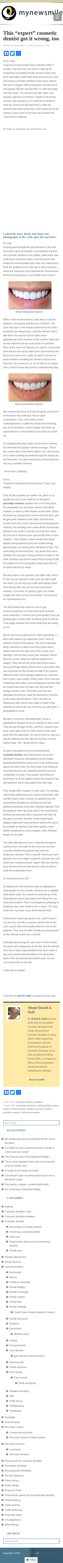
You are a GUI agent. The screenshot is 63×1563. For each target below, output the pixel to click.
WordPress (27, 1556)
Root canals (15, 1372)
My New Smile (29, 1553)
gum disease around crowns (29, 1356)
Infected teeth (16, 1362)
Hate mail (14, 1236)
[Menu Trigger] (57, 16)
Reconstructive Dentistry (18, 1470)
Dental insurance (18, 1318)
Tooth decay (15, 1401)
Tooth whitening (13, 1510)
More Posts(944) (36, 1080)
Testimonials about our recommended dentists (29, 1495)
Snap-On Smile (13, 1490)
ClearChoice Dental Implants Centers (34, 1312)
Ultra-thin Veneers (19, 1454)
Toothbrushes (16, 1406)
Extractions (15, 1328)
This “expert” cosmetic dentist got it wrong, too (31, 36)
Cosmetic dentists (14, 1221)
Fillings (13, 1340)
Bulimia (9, 1206)
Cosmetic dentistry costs (18, 1211)
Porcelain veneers (14, 1444)
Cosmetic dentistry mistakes (29, 1102)
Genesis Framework (49, 1553)
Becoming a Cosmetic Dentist (25, 1227)
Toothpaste (15, 1411)
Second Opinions (14, 1475)
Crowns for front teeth (20, 1432)
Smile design (12, 1485)
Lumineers (15, 1449)
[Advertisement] (26, 181)
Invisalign (10, 1417)
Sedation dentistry (19, 1391)
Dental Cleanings (18, 1292)
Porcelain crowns (14, 1427)
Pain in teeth (21, 1377)
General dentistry (14, 1267)
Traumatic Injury (13, 1515)
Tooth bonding (12, 1500)
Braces (13, 1277)
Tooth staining (12, 1505)
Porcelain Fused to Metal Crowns (27, 1437)
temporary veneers (31, 1112)
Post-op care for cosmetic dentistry (23, 1461)
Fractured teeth (17, 1345)
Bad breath (15, 1272)
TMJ (11, 1396)
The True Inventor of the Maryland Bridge (27, 1156)
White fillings (12, 1524)
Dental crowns (17, 1297)
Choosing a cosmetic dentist (24, 1232)
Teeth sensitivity (27, 1383)
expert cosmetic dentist (14, 1109)
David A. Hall (38, 1018)
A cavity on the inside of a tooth (21, 1170)
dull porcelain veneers (48, 1105)
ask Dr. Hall (23, 995)
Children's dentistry (19, 1282)
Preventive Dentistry (16, 1465)
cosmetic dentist (12, 754)
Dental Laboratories (15, 1257)
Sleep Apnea (12, 1480)
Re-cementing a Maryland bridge (22, 1189)
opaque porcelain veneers (39, 1109)
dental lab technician (26, 1105)
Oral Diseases (12, 1422)
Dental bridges (17, 1287)
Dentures (14, 1323)
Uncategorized (13, 1519)
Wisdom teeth (21, 1334)
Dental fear (15, 1302)
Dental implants (17, 1306)
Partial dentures (17, 1367)
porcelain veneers (13, 503)
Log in (38, 1556)
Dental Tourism (13, 1262)
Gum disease (16, 1350)
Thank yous (15, 1250)
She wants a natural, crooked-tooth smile (27, 1184)
